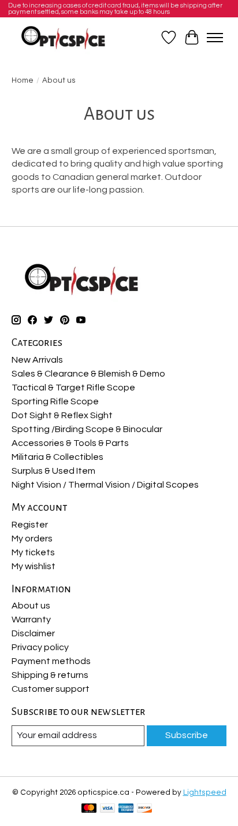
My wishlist (33, 566)
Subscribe (186, 735)
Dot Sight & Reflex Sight (62, 415)
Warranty (31, 619)
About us (31, 605)
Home (23, 80)
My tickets (33, 552)
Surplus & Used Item (53, 470)
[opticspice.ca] (64, 37)
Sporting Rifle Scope (55, 401)
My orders (32, 538)
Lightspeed (204, 792)
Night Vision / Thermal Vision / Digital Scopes (105, 484)
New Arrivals (37, 359)
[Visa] (107, 808)
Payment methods (51, 661)
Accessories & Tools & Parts (70, 443)
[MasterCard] (88, 808)
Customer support (51, 689)
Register (30, 524)
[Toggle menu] (214, 37)
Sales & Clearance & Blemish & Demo (88, 373)
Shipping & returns (50, 675)
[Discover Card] (144, 808)
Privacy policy (40, 647)
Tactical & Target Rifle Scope (73, 387)
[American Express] (125, 808)
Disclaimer (33, 633)
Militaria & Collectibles (57, 457)
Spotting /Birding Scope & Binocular (87, 429)
